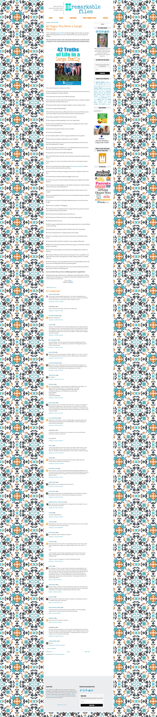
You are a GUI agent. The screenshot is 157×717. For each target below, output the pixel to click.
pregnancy (100, 101)
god (110, 89)
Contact (105, 18)
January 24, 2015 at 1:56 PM (56, 516)
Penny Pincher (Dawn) (54, 607)
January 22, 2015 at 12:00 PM (56, 452)
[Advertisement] (68, 665)
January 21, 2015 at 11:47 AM (56, 379)
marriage (99, 94)
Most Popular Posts (89, 18)
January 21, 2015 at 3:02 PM (56, 425)
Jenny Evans (52, 375)
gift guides (106, 89)
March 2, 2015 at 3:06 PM (55, 591)
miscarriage (108, 96)
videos (109, 104)
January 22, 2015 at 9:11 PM (56, 497)
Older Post (87, 651)
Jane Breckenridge (54, 315)
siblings (100, 102)
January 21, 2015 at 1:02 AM (56, 310)
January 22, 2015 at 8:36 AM (56, 440)
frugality (101, 89)
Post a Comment (52, 648)
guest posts (102, 91)
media (103, 94)
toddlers (103, 104)
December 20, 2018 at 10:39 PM (57, 645)
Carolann (51, 596)
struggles (96, 104)
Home (50, 18)
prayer (95, 101)
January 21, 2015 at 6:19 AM (56, 335)
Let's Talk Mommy (53, 418)
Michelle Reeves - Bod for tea (56, 502)
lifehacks (109, 92)
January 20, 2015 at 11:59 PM (56, 301)
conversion (108, 86)
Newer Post (49, 651)
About (61, 18)
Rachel (50, 566)
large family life (60, 33)
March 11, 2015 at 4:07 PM (55, 602)
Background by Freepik (61, 704)
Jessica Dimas (52, 294)
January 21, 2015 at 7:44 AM (56, 370)
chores (95, 86)
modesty (95, 97)
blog (105, 84)
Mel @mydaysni (53, 340)
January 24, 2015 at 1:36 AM (56, 507)
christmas (100, 86)
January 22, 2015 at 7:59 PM (56, 477)
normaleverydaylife (54, 363)
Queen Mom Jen (53, 468)
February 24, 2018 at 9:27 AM (56, 636)
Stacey (50, 445)
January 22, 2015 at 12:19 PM (56, 463)
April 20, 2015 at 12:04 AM (55, 622)
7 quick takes (99, 82)
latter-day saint (102, 92)
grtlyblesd (51, 618)
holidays (96, 92)
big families (52, 287)
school (105, 101)
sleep (105, 102)
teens (100, 104)
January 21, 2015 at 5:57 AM (56, 319)
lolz (55, 287)
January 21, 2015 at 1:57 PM (56, 413)
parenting (104, 97)
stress (109, 102)
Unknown (51, 384)
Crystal (50, 512)
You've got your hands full (77, 166)
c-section (109, 84)
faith (98, 89)
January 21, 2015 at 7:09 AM (56, 347)
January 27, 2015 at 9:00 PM (56, 536)
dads (104, 88)
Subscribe (73, 18)
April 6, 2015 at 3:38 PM (55, 613)
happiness (108, 91)
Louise (50, 324)
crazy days (98, 88)
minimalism (102, 96)
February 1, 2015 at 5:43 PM (56, 561)
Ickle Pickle (52, 352)
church (104, 86)
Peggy (50, 457)
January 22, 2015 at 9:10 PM (56, 486)
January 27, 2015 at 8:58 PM (56, 527)
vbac (106, 104)
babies (107, 82)
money (99, 97)
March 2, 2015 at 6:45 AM (55, 579)
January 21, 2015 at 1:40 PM (56, 397)
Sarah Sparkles (53, 641)
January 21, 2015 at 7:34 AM (56, 358)
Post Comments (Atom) (58, 654)
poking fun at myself (104, 99)
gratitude (96, 91)
